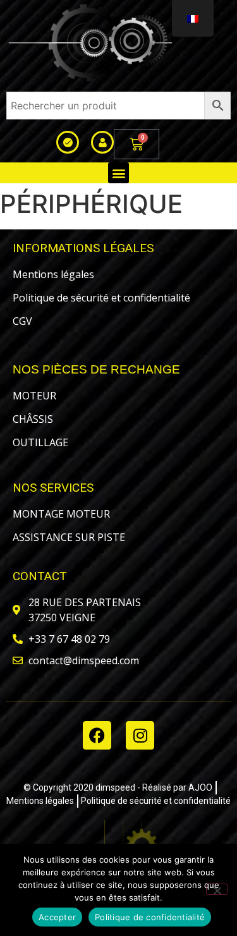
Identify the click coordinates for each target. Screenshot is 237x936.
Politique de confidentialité (150, 917)
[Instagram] (140, 735)
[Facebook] (97, 735)
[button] (118, 172)
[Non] (217, 889)
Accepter (57, 917)
